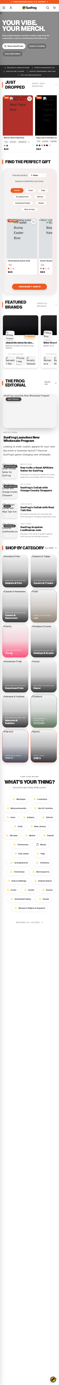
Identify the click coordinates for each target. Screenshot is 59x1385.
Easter (17, 190)
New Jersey (29, 209)
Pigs (43, 190)
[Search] (47, 7)
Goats (41, 203)
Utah (31, 190)
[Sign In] (10, 7)
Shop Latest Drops (15, 46)
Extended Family (22, 203)
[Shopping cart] (54, 7)
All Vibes (49, 548)
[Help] (53, 1379)
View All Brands (42, 304)
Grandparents (22, 197)
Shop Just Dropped (38, 84)
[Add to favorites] (29, 98)
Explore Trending (37, 46)
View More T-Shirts (29, 286)
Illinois (40, 197)
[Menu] (4, 7)
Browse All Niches (28, 922)
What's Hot (47, 383)
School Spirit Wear (13, 54)
